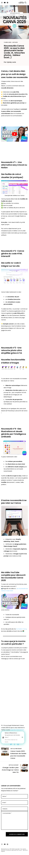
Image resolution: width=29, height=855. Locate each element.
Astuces (15, 42)
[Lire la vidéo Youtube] (14, 134)
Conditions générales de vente (14, 850)
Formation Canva (21, 629)
